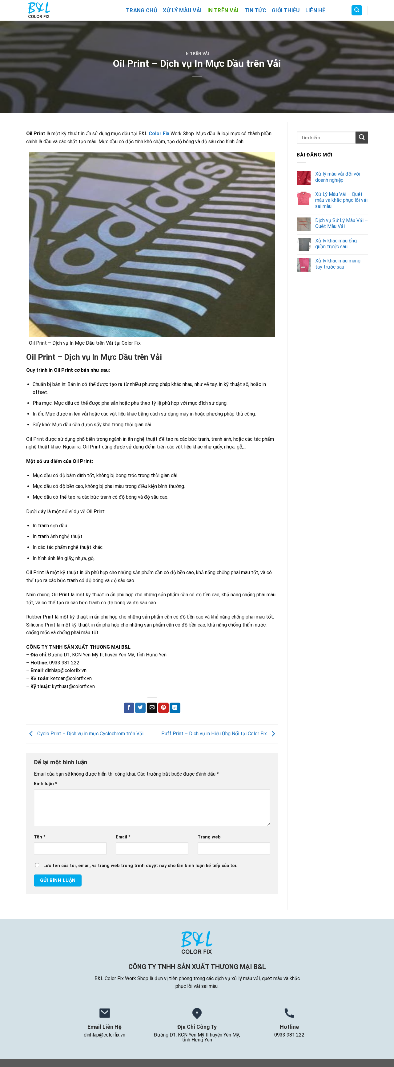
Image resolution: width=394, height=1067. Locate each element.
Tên (40, 837)
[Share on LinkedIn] (175, 708)
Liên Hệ (315, 10)
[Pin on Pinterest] (163, 708)
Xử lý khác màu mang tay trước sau (337, 264)
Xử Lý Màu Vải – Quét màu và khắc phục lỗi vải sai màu (341, 200)
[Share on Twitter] (140, 708)
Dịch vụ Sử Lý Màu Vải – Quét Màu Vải (341, 223)
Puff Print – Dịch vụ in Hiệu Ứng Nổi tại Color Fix (214, 733)
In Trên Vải (223, 10)
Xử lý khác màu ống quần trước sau (335, 244)
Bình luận (45, 783)
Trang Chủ (141, 10)
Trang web (209, 837)
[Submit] (362, 138)
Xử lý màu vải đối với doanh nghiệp (337, 177)
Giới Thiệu (286, 10)
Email (123, 837)
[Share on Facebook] (129, 708)
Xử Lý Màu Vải (182, 10)
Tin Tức (255, 10)
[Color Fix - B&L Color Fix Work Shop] (71, 10)
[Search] (357, 10)
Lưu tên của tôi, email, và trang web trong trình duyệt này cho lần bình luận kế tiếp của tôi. (140, 865)
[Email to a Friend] (152, 708)
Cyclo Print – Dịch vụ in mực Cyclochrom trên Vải (89, 733)
